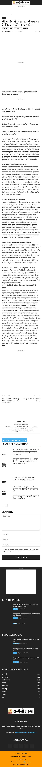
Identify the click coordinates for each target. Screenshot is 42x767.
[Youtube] (32, 746)
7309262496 (22, 759)
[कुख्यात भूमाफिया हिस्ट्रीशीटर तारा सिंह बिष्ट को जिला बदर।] (4, 640)
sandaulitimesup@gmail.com (23, 762)
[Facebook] (10, 39)
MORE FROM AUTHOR (15, 444)
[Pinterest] (19, 39)
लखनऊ (15, 653)
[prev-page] (3, 505)
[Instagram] (16, 746)
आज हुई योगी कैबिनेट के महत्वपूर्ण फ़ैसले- (31, 400)
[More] (37, 39)
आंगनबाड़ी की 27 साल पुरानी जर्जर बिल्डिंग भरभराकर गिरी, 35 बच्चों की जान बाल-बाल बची (25, 489)
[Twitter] (15, 39)
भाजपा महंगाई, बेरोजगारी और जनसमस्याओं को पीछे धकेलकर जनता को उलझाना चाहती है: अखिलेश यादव (26, 452)
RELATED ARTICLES (14, 440)
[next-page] (6, 505)
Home (3, 15)
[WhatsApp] (23, 39)
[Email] (28, 39)
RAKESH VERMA (8, 31)
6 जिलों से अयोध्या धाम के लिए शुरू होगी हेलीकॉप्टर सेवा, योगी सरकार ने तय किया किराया (11, 401)
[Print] (32, 39)
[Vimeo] (26, 746)
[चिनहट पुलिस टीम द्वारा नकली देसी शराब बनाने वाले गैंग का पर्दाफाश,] (7, 660)
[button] (3, 2)
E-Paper (18, 753)
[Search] (39, 2)
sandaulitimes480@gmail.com (25, 732)
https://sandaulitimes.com (21, 424)
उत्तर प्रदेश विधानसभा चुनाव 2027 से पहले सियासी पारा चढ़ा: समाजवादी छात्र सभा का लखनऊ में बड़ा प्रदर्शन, (25, 461)
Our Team (24, 753)
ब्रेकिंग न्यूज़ (16, 643)
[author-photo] (21, 411)
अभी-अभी (10, 15)
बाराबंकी (4, 466)
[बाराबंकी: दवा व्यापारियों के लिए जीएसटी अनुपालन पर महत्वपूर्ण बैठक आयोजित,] (7, 479)
